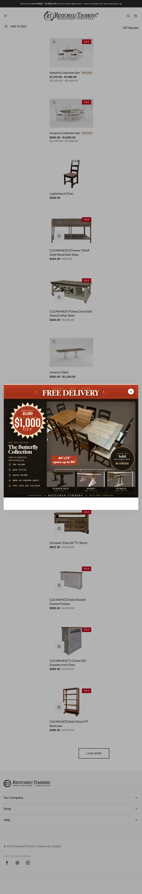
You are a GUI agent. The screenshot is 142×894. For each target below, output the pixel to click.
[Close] (131, 391)
